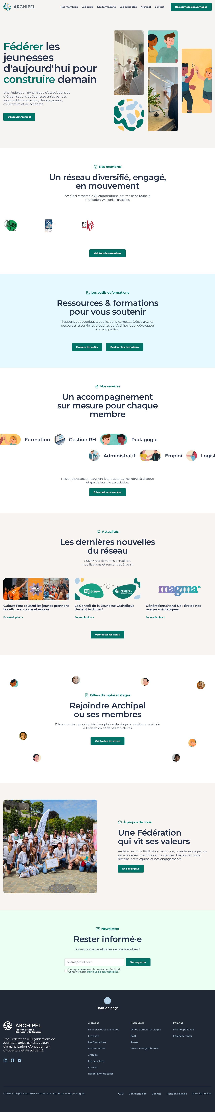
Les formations (106, 7)
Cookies (156, 1093)
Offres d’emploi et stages (146, 1029)
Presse (135, 1042)
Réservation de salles (100, 1073)
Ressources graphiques (144, 1048)
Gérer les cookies (202, 1093)
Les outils (87, 7)
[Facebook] (12, 1060)
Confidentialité (138, 1093)
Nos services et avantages (103, 1029)
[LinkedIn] (5, 1060)
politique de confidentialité (102, 971)
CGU (121, 1093)
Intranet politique (183, 1029)
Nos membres (69, 7)
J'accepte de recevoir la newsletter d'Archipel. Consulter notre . (94, 970)
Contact (159, 7)
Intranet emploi (182, 1036)
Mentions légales (176, 1093)
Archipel (146, 7)
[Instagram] (19, 1060)
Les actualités (128, 7)
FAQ (133, 1036)
